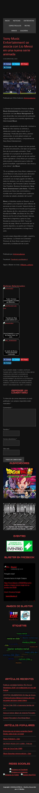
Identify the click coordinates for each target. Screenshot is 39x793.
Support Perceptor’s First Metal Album (16, 718)
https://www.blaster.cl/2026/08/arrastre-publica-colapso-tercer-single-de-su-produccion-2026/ (18, 585)
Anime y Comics (17, 370)
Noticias (27, 370)
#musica (12, 592)
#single (17, 592)
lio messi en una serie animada (21, 382)
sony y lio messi (25, 385)
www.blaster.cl (11, 596)
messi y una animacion (11, 385)
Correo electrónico (10, 439)
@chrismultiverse (29, 98)
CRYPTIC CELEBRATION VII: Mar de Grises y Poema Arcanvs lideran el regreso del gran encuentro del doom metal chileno (19, 697)
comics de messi (18, 372)
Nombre (6, 429)
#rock (6, 592)
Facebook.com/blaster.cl (19, 259)
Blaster (14, 567)
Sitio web (6, 449)
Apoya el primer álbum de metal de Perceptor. (19, 713)
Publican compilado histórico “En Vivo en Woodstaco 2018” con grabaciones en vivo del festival (19, 687)
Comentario (7, 407)
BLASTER (19, 10)
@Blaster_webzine (26, 265)
